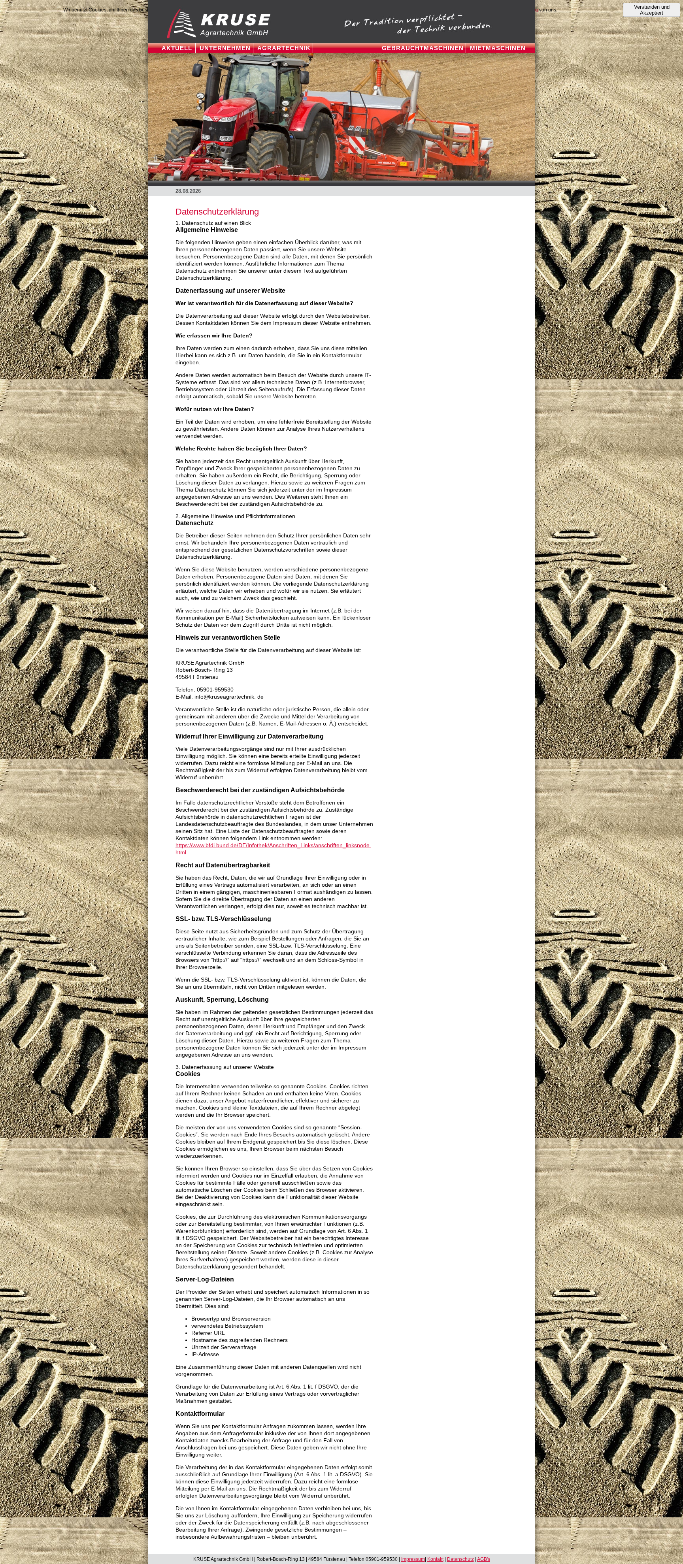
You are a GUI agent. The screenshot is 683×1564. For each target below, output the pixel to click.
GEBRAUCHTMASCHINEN (423, 48)
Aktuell (177, 48)
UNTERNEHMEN (225, 48)
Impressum (413, 1559)
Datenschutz (460, 1559)
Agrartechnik (284, 48)
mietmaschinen (498, 48)
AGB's (483, 1559)
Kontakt (435, 1559)
